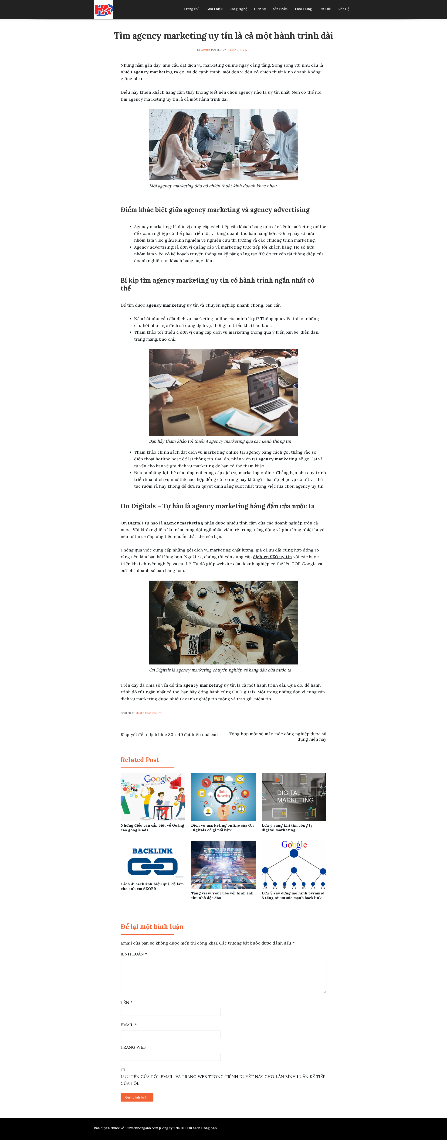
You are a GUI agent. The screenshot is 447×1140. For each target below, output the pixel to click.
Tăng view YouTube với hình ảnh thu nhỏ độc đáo (222, 895)
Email (129, 1024)
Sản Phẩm (280, 9)
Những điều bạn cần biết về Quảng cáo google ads (152, 827)
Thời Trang (303, 9)
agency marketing (153, 72)
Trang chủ (192, 9)
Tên (126, 1002)
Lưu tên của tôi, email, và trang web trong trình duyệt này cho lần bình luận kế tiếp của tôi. (223, 1080)
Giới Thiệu (215, 9)
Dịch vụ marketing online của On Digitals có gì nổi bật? (222, 827)
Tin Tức (325, 9)
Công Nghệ (238, 9)
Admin (205, 49)
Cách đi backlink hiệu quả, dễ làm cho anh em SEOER (152, 886)
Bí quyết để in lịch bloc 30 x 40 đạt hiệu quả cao (169, 734)
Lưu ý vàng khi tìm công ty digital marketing (287, 827)
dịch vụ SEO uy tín (272, 556)
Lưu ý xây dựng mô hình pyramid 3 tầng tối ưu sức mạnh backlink (293, 895)
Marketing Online (149, 713)
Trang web (133, 1047)
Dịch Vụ (260, 9)
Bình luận (134, 954)
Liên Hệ (343, 9)
